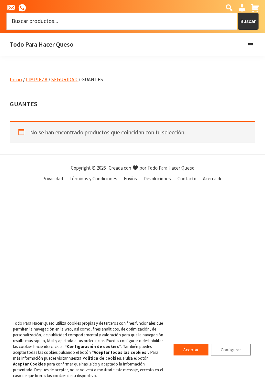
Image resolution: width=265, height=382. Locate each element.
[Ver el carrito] (254, 8)
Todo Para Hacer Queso (41, 44)
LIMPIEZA (37, 79)
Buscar (248, 21)
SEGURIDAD (64, 79)
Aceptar (191, 350)
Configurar (231, 350)
